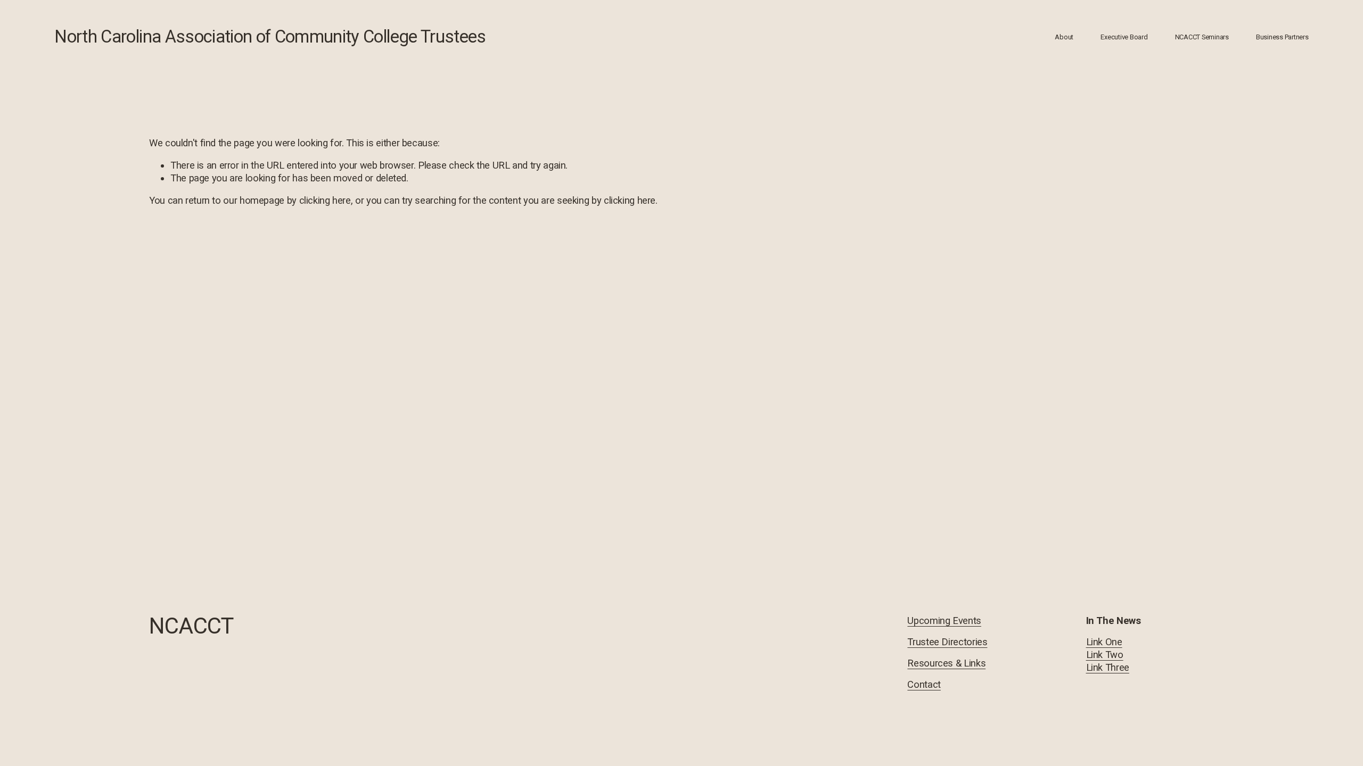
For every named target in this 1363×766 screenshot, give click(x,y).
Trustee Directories (947, 641)
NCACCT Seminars (1202, 37)
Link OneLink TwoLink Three (1107, 654)
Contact (923, 684)
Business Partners (1282, 37)
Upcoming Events (944, 620)
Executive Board (1124, 37)
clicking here (325, 200)
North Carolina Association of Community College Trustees (270, 37)
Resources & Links (946, 663)
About (1064, 37)
